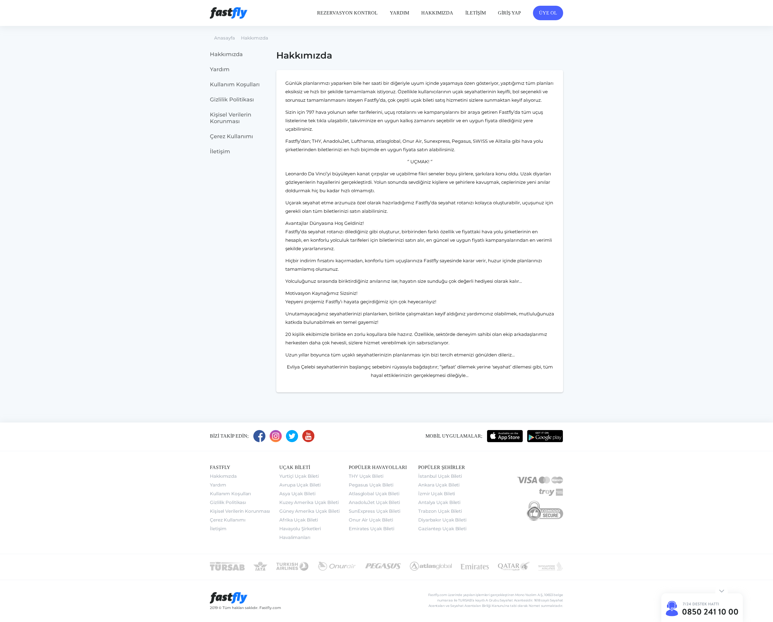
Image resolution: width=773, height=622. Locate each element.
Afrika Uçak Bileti (298, 520)
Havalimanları (294, 537)
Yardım (219, 69)
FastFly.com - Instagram (276, 436)
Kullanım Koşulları (235, 84)
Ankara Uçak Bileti (439, 485)
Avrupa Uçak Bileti (300, 485)
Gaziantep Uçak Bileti (442, 528)
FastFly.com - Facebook (259, 436)
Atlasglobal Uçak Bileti (374, 493)
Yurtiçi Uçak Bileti (299, 476)
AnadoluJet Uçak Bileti (374, 502)
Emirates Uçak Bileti (371, 528)
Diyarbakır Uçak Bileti (442, 520)
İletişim (220, 151)
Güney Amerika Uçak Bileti (309, 511)
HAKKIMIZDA (437, 12)
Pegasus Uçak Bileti (371, 485)
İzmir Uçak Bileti (436, 493)
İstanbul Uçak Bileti (440, 476)
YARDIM (399, 12)
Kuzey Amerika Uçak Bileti (309, 502)
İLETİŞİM (475, 12)
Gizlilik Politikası (232, 99)
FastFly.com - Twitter (292, 436)
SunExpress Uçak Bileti (374, 511)
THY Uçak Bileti (366, 476)
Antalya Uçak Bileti (439, 502)
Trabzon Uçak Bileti (440, 511)
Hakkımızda (226, 54)
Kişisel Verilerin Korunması (230, 118)
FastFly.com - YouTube (308, 436)
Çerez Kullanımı (231, 136)
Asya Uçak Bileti (297, 493)
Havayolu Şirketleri (300, 528)
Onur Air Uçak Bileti (371, 520)
